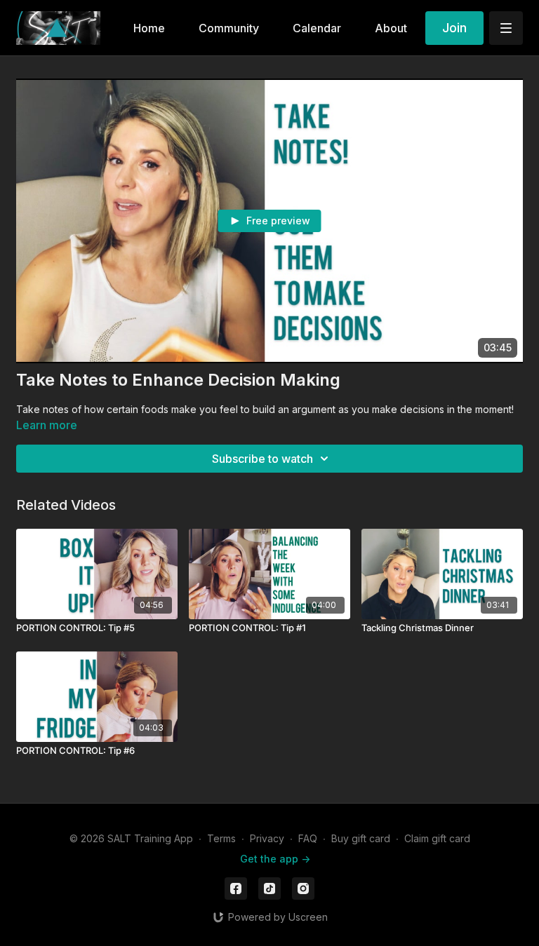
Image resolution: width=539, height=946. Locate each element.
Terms (221, 838)
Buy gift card (360, 838)
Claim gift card (437, 838)
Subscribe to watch (262, 459)
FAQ (307, 838)
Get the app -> (275, 859)
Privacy (267, 838)
